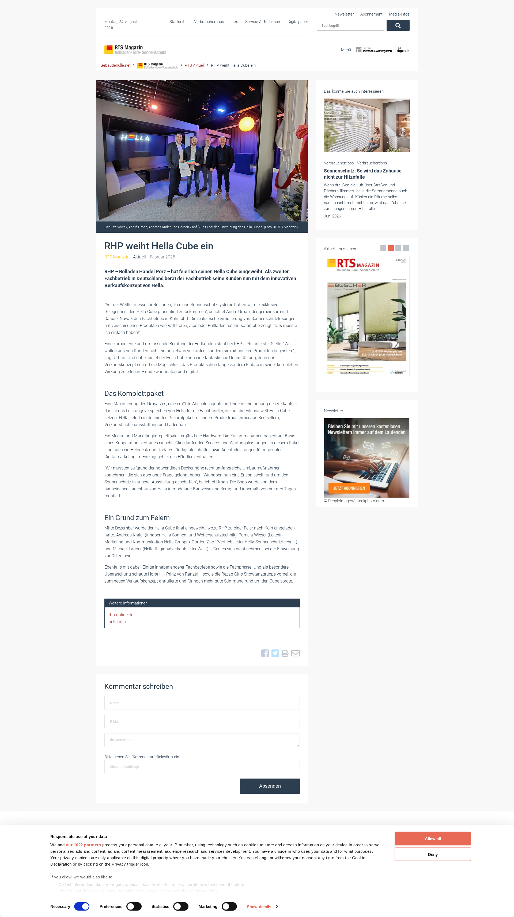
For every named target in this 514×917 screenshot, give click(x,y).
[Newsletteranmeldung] (367, 458)
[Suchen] (398, 25)
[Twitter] (274, 653)
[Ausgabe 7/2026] (367, 316)
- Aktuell (125, 257)
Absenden (270, 786)
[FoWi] (374, 54)
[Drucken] (284, 653)
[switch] (134, 906)
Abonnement (371, 14)
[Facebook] (264, 653)
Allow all (433, 838)
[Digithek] (403, 54)
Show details (259, 906)
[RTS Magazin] (135, 49)
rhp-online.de (121, 614)
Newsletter (344, 14)
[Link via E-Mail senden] (294, 653)
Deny (433, 854)
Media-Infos (399, 14)
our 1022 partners (83, 845)
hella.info (117, 621)
